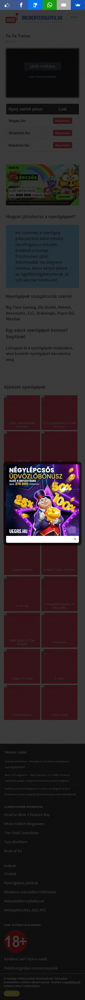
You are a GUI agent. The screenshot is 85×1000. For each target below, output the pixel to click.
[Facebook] (21, 5)
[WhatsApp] (49, 5)
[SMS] (35, 5)
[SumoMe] (78, 5)
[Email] (64, 5)
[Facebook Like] (7, 5)
